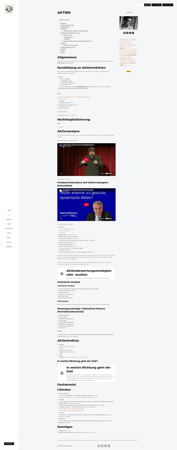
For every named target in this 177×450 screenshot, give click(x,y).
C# (134, 41)
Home (9, 210)
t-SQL (127, 61)
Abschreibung (122, 39)
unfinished (123, 63)
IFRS (120, 51)
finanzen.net (75, 238)
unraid (128, 63)
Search (9, 233)
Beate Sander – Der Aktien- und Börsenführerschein (71, 410)
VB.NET (133, 63)
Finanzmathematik (128, 49)
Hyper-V (134, 49)
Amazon (95, 395)
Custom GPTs (129, 43)
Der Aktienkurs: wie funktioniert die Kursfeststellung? (70, 97)
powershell (131, 55)
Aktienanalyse (64, 28)
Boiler (132, 41)
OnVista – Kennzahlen (64, 230)
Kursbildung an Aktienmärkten (67, 25)
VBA (121, 65)
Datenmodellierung (132, 44)
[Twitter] (127, 33)
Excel (122, 49)
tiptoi (131, 61)
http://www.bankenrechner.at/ (90, 432)
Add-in (127, 39)
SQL (128, 59)
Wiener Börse (68, 430)
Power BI (132, 53)
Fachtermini (63, 49)
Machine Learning (125, 51)
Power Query (123, 55)
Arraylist (124, 41)
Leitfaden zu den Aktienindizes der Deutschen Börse (76, 357)
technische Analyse (67, 35)
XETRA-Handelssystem (64, 108)
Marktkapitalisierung (65, 27)
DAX (129, 46)
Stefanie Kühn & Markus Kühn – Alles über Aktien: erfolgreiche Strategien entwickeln (78, 397)
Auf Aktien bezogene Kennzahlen (67, 229)
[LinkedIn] (133, 33)
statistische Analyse (68, 37)
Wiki (74, 242)
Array (121, 41)
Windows (125, 65)
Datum (126, 46)
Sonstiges (63, 52)
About (9, 237)
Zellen (129, 65)
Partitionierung (122, 53)
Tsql (134, 61)
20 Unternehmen (71, 115)
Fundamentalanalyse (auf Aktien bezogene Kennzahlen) (75, 30)
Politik (127, 53)
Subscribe (9, 443)
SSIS (123, 61)
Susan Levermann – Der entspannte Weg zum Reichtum (72, 408)
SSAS (121, 61)
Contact (9, 242)
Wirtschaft (9, 228)
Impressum (9, 246)
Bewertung (128, 41)
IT (9, 214)
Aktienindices (64, 43)
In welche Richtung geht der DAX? (70, 45)
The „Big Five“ (63, 232)
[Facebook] (124, 33)
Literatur (63, 51)
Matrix (131, 51)
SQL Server (132, 59)
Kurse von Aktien (62, 99)
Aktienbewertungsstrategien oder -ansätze (70, 33)
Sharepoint (123, 59)
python (129, 57)
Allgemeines (63, 23)
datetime (122, 46)
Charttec (72, 102)
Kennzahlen (73, 234)
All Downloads (156, 5)
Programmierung (123, 57)
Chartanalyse (67, 39)
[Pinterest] (130, 33)
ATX (66, 115)
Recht (9, 224)
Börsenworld (86, 97)
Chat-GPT (122, 43)
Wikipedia (75, 105)
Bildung (9, 219)
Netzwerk (135, 51)
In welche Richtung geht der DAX (68, 47)
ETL (132, 46)
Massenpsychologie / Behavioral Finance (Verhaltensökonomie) (77, 41)
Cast (136, 41)
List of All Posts (168, 5)
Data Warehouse (123, 44)
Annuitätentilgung (132, 39)
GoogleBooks (69, 336)
